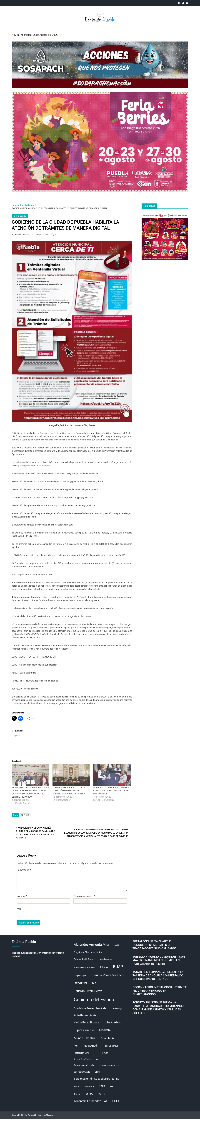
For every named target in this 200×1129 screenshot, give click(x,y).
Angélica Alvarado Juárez (88, 952)
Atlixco (104, 967)
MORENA (105, 1030)
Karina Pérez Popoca (87, 1022)
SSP (111, 1086)
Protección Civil (81, 1053)
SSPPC (89, 1093)
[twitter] (183, 3)
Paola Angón (90, 1045)
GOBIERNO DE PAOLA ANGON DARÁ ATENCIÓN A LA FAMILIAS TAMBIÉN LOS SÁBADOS (111, 790)
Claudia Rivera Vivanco (107, 975)
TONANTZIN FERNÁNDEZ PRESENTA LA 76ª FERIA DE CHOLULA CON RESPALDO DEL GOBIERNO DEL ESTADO (157, 975)
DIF (94, 983)
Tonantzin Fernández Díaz (90, 1101)
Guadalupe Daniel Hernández (91, 1008)
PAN (76, 1046)
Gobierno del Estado (94, 999)
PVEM (105, 1053)
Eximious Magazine (46, 1115)
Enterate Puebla (22, 234)
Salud (98, 1059)
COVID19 (25, 815)
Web (19, 908)
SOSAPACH (89, 1087)
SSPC (77, 1093)
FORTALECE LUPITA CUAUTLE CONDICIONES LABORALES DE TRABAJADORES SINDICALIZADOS (154, 945)
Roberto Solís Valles (82, 1059)
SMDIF (77, 1086)
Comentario (24, 870)
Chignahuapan (80, 975)
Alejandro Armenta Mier (91, 944)
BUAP (118, 966)
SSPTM (101, 1094)
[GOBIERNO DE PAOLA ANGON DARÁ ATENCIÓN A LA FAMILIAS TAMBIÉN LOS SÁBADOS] (112, 775)
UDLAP (116, 1101)
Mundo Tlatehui (84, 1038)
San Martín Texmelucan (109, 1065)
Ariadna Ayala (106, 959)
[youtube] (187, 3)
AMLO (117, 945)
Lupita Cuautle (84, 1030)
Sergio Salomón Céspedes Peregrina (96, 1078)
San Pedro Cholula (82, 1072)
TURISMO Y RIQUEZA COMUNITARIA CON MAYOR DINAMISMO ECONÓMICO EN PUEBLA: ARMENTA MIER (158, 960)
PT (95, 1052)
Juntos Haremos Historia (85, 1015)
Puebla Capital (19, 216)
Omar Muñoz (109, 1038)
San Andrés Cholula (84, 1065)
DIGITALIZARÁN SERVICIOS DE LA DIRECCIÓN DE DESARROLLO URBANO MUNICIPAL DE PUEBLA (69, 790)
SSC (102, 1086)
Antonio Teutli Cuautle (84, 959)
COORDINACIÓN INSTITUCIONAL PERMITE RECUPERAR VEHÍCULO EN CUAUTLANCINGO (159, 991)
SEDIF (97, 1072)
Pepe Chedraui (111, 1046)
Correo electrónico (84, 896)
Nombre (22, 896)
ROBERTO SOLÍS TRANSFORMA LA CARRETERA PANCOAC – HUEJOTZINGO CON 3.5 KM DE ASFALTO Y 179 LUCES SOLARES (158, 1008)
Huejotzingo (117, 1009)
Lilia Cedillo (113, 1022)
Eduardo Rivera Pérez (88, 991)
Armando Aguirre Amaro (84, 967)
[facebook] (179, 3)
